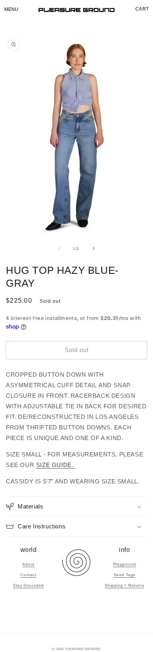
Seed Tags (124, 575)
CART (142, 9)
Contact (28, 575)
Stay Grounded (28, 585)
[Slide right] (93, 248)
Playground (124, 564)
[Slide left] (59, 248)
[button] (76, 506)
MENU (11, 9)
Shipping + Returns (124, 585)
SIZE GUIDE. (55, 465)
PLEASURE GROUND (83, 649)
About (28, 564)
